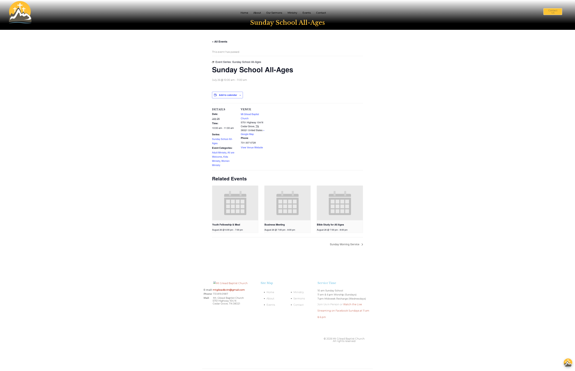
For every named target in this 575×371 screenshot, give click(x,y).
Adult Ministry (219, 152)
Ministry (292, 12)
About (257, 12)
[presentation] (235, 203)
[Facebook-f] (367, 329)
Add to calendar (228, 95)
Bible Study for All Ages (330, 224)
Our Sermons (274, 12)
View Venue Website (252, 147)
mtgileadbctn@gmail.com (229, 289)
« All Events (219, 41)
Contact (321, 12)
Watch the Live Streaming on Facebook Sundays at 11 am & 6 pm (343, 310)
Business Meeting (274, 224)
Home (244, 12)
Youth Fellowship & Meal (226, 224)
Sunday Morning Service (345, 244)
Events (306, 12)
